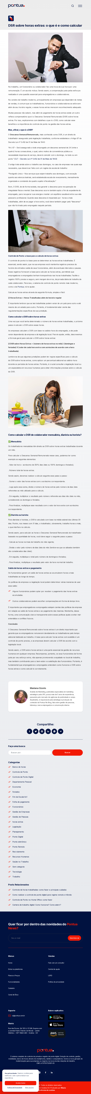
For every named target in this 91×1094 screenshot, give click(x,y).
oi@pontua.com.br (18, 1016)
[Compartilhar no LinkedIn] (48, 731)
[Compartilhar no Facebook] (29, 731)
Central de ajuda (54, 969)
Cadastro (11, 988)
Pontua (21, 287)
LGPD (50, 975)
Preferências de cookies (45, 1090)
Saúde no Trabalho (20, 862)
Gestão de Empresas (21, 812)
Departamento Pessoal (21, 782)
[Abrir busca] (72, 5)
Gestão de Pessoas (20, 817)
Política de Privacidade (14, 1087)
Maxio (63, 1088)
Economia (16, 787)
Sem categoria (18, 867)
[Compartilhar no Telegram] (60, 731)
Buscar (67, 752)
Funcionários (17, 807)
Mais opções (29, 1087)
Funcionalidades (14, 982)
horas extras (17, 822)
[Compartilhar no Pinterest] (42, 731)
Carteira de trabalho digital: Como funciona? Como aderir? (36, 905)
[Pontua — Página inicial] (38, 6)
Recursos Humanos (20, 857)
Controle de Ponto (20, 772)
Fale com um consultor (56, 963)
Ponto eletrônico (19, 842)
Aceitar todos (20, 1083)
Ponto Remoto (18, 847)
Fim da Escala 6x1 (19, 797)
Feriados (15, 792)
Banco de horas (19, 767)
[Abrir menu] (80, 6)
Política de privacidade (56, 982)
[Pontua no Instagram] (39, 1072)
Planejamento (18, 832)
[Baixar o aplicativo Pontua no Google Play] (56, 1017)
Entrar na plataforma (15, 969)
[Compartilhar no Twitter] (35, 731)
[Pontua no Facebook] (45, 1072)
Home (10, 963)
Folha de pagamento (21, 802)
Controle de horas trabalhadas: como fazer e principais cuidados (39, 890)
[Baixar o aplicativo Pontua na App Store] (56, 1024)
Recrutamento (18, 852)
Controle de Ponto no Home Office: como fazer (32, 900)
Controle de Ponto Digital (22, 777)
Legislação (16, 827)
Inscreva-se (74, 938)
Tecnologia (17, 872)
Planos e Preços (14, 975)
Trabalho (16, 877)
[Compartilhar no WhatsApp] (54, 731)
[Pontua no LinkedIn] (51, 1072)
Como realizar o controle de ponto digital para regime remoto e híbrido (42, 895)
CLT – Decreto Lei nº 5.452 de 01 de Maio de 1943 (35, 159)
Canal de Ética (13, 995)
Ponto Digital (17, 837)
